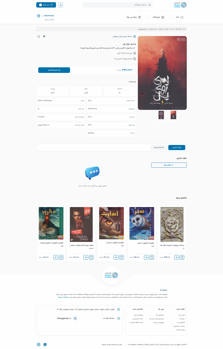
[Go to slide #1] (173, 115)
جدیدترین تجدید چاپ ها (156, 319)
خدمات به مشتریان (179, 326)
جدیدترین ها (160, 315)
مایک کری (121, 53)
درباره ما (182, 319)
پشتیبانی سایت (138, 315)
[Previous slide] (183, 72)
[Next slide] (141, 72)
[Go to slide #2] (161, 115)
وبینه (104, 344)
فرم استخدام (181, 330)
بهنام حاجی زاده (120, 58)
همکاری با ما (181, 322)
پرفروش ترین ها (159, 322)
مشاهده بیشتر (63, 297)
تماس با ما (182, 315)
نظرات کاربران (176, 147)
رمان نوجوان (118, 36)
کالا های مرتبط (159, 147)
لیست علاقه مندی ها (136, 322)
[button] (44, 36)
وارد (53, 70)
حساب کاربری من (138, 319)
